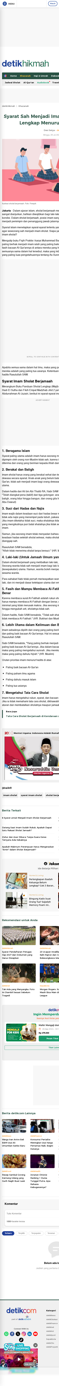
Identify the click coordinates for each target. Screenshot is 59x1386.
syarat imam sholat (31, 795)
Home (13, 76)
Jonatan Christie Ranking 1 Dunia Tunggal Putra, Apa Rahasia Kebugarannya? (40, 1180)
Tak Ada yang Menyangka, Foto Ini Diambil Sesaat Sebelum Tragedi (18, 992)
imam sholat (10, 795)
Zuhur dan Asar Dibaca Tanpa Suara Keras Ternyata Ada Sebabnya (24, 838)
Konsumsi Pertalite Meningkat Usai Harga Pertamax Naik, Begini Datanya (41, 1144)
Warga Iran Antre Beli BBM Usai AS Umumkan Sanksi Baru (13, 1142)
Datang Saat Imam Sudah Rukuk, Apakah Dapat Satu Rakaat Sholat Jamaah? (27, 829)
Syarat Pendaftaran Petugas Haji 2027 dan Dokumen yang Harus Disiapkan (17, 954)
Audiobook (43, 82)
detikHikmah (8, 106)
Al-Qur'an (28, 82)
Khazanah (25, 76)
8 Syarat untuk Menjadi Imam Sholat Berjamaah (26, 818)
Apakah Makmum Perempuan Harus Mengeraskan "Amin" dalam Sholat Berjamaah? (28, 848)
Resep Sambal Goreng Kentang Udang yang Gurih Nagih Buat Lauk (13, 1177)
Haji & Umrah (41, 76)
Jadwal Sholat (12, 82)
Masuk (53, 3)
